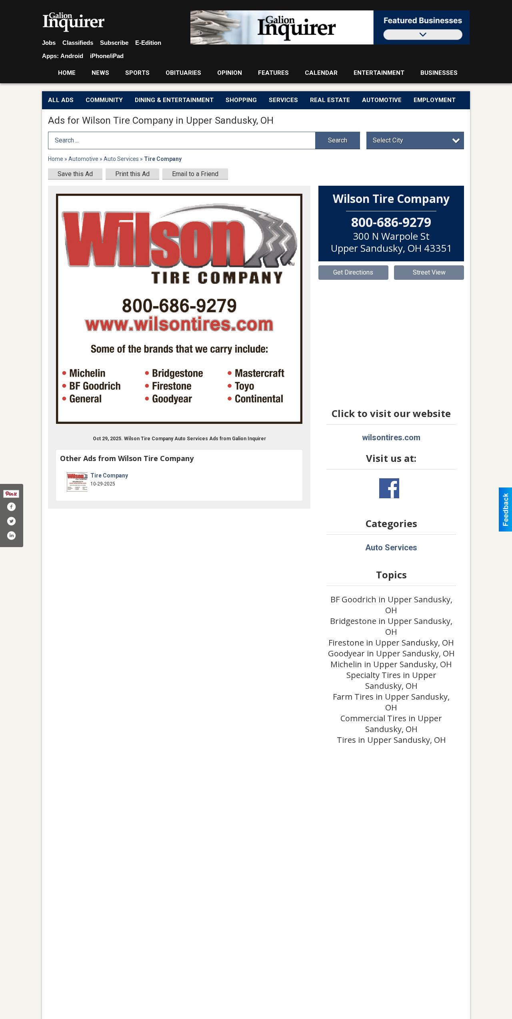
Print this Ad (132, 174)
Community (104, 100)
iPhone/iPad (107, 55)
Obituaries (183, 72)
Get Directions (353, 272)
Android (71, 55)
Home (67, 72)
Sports (137, 72)
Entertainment (379, 72)
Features (273, 72)
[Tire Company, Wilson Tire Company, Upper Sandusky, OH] (179, 309)
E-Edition (148, 42)
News (100, 72)
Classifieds (77, 42)
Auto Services (121, 159)
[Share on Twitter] (11, 521)
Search (337, 140)
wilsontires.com (391, 437)
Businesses (439, 72)
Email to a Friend (195, 174)
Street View (429, 272)
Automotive (382, 100)
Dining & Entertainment (174, 100)
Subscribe (114, 42)
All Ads (61, 100)
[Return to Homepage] (74, 22)
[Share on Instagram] (11, 535)
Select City (388, 140)
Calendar (321, 72)
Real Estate (330, 100)
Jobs (49, 42)
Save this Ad (75, 174)
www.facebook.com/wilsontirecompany (389, 488)
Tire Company (109, 475)
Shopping (241, 100)
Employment (435, 100)
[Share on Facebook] (11, 506)
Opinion (229, 72)
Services (283, 100)
